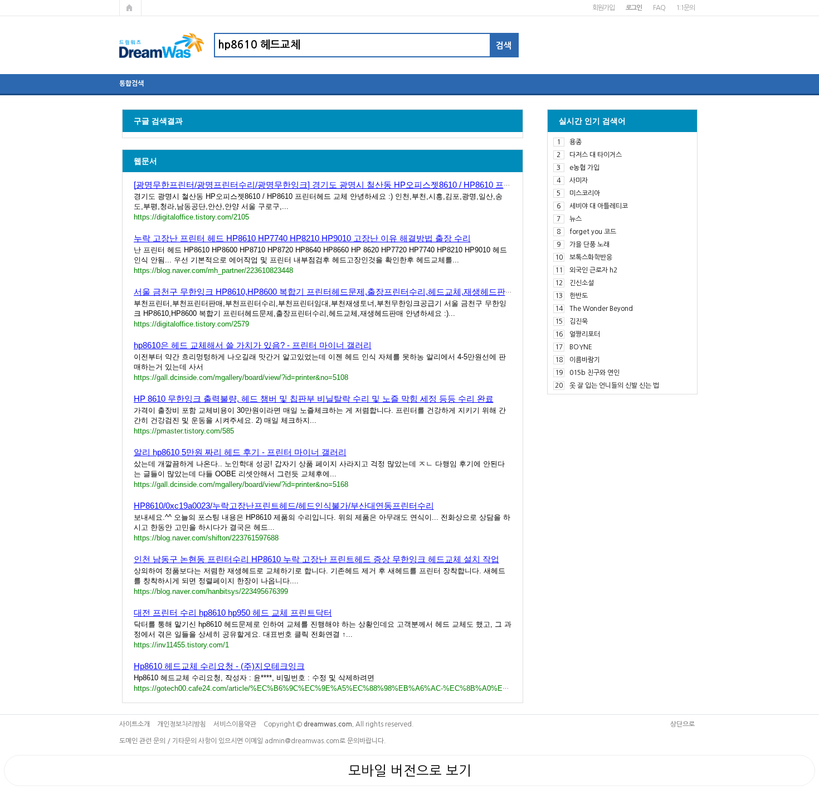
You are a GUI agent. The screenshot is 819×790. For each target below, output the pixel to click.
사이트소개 (134, 724)
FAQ (659, 7)
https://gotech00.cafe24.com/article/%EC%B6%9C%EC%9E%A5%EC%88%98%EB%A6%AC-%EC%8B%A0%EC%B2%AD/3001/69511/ (357, 688)
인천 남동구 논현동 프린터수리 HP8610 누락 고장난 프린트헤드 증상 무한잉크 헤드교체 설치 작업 (316, 559)
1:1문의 (685, 7)
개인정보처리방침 (181, 724)
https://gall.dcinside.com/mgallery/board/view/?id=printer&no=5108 (241, 377)
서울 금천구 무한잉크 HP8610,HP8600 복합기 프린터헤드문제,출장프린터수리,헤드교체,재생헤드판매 (324, 291)
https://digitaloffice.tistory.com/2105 (191, 217)
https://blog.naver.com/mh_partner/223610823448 (213, 270)
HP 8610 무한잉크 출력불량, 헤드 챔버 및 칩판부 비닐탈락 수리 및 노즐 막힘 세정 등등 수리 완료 (314, 398)
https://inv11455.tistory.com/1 (181, 645)
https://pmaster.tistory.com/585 (184, 431)
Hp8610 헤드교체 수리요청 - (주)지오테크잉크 (219, 666)
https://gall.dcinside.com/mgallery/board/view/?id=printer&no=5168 (241, 484)
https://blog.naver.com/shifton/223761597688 (206, 538)
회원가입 (603, 7)
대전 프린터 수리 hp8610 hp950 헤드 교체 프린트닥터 (233, 612)
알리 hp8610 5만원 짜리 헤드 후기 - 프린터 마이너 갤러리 (240, 452)
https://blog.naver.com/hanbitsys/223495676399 (211, 591)
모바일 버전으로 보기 (409, 770)
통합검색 (131, 83)
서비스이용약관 (234, 724)
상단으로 (682, 724)
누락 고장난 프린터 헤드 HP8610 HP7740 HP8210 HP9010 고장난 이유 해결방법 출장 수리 (302, 238)
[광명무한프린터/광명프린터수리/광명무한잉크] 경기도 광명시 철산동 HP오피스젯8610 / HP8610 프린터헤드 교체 (345, 184)
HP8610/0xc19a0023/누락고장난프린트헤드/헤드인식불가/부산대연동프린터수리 (284, 505)
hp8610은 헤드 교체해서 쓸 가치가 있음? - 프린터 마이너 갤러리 (253, 345)
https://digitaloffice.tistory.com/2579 (191, 324)
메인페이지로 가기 (130, 8)
